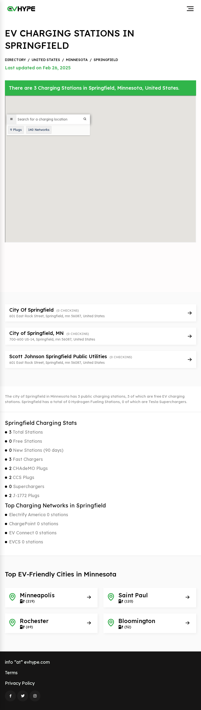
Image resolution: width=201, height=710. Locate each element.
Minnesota (77, 60)
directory (15, 60)
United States (46, 60)
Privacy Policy (20, 683)
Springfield (106, 60)
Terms (11, 672)
